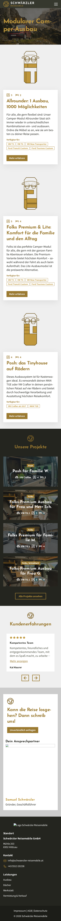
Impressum (20, 910)
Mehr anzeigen (19, 661)
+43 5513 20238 (16, 866)
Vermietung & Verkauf (15, 895)
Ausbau (7, 879)
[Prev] (25, 678)
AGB (29, 910)
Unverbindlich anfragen (23, 730)
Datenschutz (40, 910)
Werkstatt (8, 890)
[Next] (36, 678)
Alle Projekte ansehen (30, 596)
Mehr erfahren (17, 158)
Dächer (7, 885)
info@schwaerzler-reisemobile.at (25, 860)
